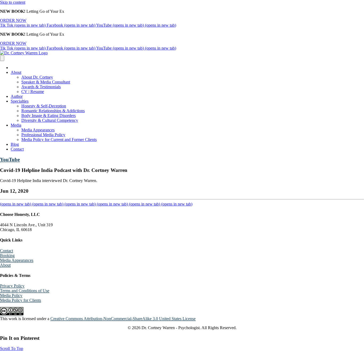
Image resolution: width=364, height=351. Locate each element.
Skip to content (12, 2)
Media (16, 125)
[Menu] (2, 58)
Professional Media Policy (43, 134)
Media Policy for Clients (20, 300)
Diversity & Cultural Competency (49, 120)
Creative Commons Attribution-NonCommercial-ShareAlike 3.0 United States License (123, 318)
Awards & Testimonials (41, 86)
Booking (7, 255)
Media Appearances (38, 130)
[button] (11, 348)
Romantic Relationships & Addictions (53, 110)
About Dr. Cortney (37, 77)
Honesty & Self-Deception (43, 106)
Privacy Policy (12, 286)
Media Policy (11, 295)
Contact (17, 149)
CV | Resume (32, 91)
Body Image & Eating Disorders (48, 115)
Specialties (20, 101)
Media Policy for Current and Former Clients (59, 139)
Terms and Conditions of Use (24, 290)
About (16, 72)
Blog (15, 144)
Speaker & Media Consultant (45, 82)
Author (17, 96)
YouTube (10, 159)
